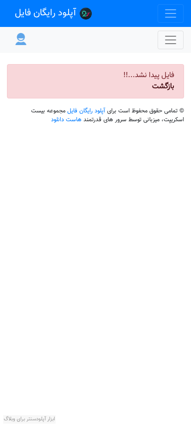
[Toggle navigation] (171, 13)
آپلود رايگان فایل (46, 13)
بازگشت (163, 86)
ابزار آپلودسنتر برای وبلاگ (29, 419)
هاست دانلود (67, 119)
